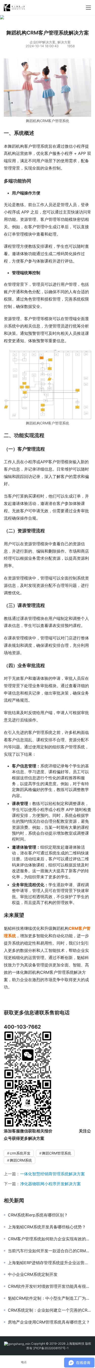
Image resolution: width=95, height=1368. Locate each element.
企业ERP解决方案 (42, 42)
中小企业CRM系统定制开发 (33, 1274)
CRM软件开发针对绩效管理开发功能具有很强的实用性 (49, 1286)
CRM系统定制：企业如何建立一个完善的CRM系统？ (49, 1310)
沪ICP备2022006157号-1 (51, 1348)
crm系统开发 (20, 1153)
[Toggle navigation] (88, 7)
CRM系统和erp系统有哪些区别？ (38, 1215)
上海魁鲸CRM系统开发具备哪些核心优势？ (47, 1227)
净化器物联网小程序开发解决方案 (50, 1183)
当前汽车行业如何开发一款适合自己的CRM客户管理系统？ (49, 1250)
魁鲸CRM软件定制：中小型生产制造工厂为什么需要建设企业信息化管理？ (49, 1298)
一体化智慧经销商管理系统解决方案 (52, 1173)
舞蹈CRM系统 (21, 1160)
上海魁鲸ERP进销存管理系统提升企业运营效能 (49, 1262)
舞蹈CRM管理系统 (56, 1153)
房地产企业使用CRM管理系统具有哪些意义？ (49, 1322)
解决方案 (64, 42)
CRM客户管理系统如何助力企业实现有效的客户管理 (49, 1239)
